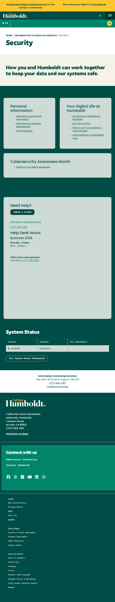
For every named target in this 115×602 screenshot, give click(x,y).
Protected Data (24, 131)
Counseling (13, 562)
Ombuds (11, 587)
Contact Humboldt (18, 465)
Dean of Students (16, 558)
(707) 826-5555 (30, 261)
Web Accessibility (17, 503)
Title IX (12, 515)
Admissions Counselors (21, 459)
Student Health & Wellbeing (21, 579)
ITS (6, 23)
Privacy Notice (15, 507)
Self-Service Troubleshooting (25, 222)
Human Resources (16, 541)
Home (9, 36)
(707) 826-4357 (18, 227)
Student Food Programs (19, 575)
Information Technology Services (36, 36)
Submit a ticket (22, 212)
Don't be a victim (81, 124)
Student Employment (17, 536)
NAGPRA (11, 520)
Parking (12, 566)
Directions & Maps (17, 434)
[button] (100, 16)
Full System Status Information (27, 358)
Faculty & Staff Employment (21, 532)
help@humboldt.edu (57, 387)
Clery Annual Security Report (23, 583)
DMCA (10, 511)
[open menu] (110, 16)
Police (11, 570)
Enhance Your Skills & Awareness (33, 167)
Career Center (15, 545)
